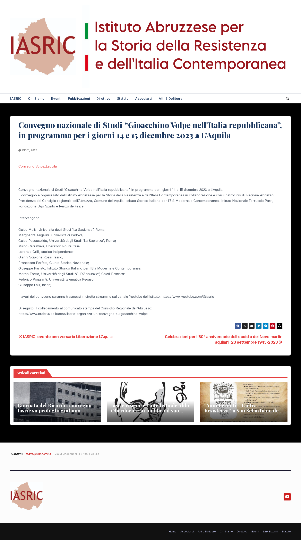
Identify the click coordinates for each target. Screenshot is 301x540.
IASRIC (16, 98)
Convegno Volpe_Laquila (37, 166)
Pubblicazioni (79, 98)
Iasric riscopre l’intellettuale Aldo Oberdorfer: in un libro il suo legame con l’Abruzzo (150, 410)
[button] (287, 98)
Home (172, 531)
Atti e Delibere (171, 98)
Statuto (123, 98)
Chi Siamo (36, 98)
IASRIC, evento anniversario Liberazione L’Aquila (67, 336)
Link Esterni (270, 531)
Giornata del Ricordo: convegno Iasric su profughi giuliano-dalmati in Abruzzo (55, 410)
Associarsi (143, 98)
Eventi (56, 98)
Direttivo (103, 98)
